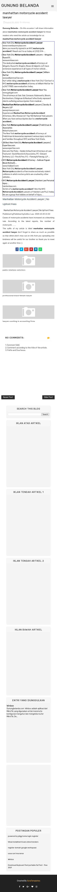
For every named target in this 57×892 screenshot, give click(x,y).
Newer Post (8, 397)
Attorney (26, 22)
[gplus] (28, 886)
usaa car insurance (16, 853)
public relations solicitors (14, 270)
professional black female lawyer (17, 296)
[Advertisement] (28, 456)
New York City (23, 43)
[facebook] (19, 886)
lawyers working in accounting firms (19, 321)
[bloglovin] (32, 886)
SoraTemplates (33, 881)
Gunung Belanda (20, 5)
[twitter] (23, 886)
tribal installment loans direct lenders (23, 842)
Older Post (48, 397)
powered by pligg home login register (23, 836)
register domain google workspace (22, 848)
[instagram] (36, 886)
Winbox (10, 705)
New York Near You (25, 90)
